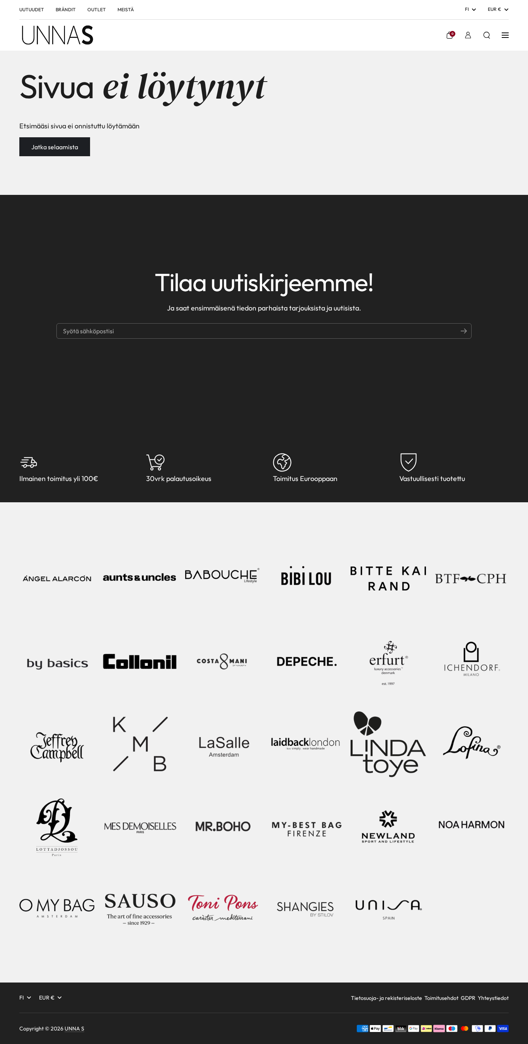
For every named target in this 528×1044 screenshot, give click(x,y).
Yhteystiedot (493, 998)
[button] (449, 35)
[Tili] (468, 35)
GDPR (468, 998)
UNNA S (74, 1028)
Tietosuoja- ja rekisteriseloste (386, 998)
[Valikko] (505, 35)
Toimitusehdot (441, 998)
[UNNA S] (57, 35)
